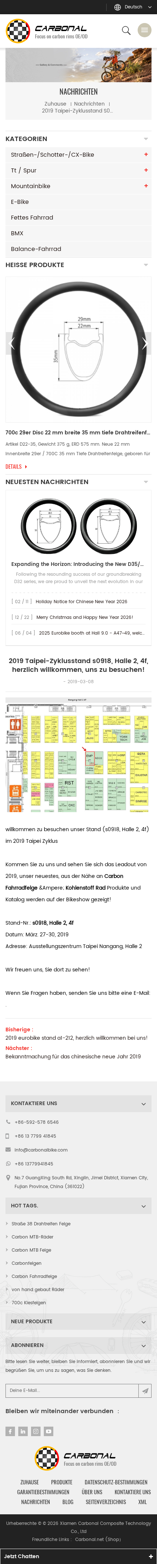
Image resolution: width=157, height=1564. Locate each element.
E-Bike (20, 202)
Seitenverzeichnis (106, 1502)
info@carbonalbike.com (41, 1150)
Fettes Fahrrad (32, 217)
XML (142, 1502)
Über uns (92, 1492)
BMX (17, 233)
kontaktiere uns (133, 1492)
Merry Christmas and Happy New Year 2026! (85, 617)
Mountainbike (30, 186)
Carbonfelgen (27, 1263)
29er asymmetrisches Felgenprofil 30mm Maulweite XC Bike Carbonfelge (78, 433)
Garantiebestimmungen (43, 1492)
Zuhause (55, 104)
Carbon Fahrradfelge (34, 1276)
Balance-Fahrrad (36, 249)
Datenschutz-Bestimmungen (116, 1482)
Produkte (61, 1482)
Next (145, 343)
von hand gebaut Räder (38, 1289)
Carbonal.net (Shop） (99, 1539)
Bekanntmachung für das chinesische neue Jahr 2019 (73, 1057)
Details (13, 466)
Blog (67, 1502)
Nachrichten (89, 104)
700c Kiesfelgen (29, 1302)
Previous (12, 343)
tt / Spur (24, 170)
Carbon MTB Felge (31, 1250)
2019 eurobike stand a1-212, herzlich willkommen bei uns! (76, 1038)
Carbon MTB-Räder (32, 1237)
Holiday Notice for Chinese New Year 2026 (81, 601)
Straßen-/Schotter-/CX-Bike (52, 155)
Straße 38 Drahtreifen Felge (41, 1224)
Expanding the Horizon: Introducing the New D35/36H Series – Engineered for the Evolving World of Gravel (78, 564)
